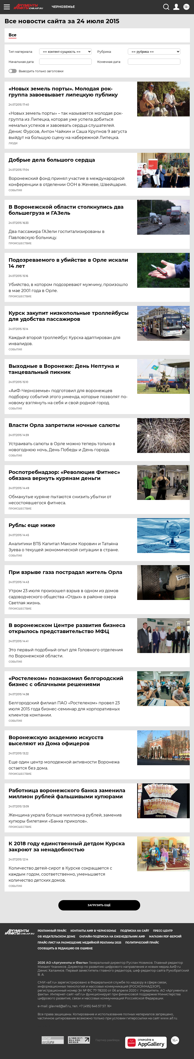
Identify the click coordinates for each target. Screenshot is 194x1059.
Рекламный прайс (52, 930)
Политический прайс (142, 942)
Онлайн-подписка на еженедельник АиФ (112, 936)
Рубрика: (104, 52)
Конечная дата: (109, 62)
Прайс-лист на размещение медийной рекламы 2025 (79, 942)
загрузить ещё (99, 905)
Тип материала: (21, 52)
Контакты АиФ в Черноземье (93, 930)
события (15, 190)
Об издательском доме (56, 936)
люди (13, 143)
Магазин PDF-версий (165, 936)
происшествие (20, 243)
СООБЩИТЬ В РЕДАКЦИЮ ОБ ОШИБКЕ (65, 948)
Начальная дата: (21, 62)
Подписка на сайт (134, 930)
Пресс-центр (163, 930)
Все (12, 35)
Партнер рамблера (107, 1040)
